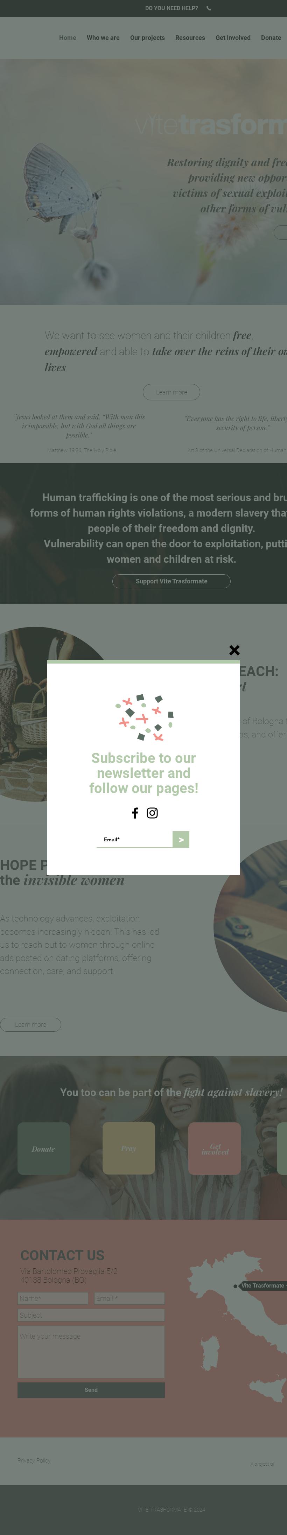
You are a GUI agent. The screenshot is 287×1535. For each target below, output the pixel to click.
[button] (234, 650)
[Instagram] (152, 813)
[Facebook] (135, 813)
